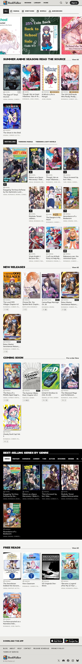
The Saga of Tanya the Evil (10, 96)
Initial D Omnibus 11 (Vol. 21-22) (50, 394)
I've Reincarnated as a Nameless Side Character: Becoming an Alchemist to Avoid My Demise (11, 623)
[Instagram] (73, 660)
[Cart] (66, 2)
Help (19, 648)
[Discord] (63, 660)
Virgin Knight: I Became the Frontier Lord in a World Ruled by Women (36, 257)
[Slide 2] (41, 35)
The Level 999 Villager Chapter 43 (11, 303)
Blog (5, 648)
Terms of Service (10, 652)
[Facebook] (68, 660)
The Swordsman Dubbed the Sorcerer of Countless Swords (11, 585)
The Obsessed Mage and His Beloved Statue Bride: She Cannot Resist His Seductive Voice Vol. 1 (69, 394)
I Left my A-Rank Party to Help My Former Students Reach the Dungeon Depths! (54, 257)
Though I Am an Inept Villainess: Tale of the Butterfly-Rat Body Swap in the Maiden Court (31, 95)
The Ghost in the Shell (12, 133)
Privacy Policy (57, 648)
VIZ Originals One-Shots (49, 585)
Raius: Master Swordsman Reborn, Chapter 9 (11, 345)
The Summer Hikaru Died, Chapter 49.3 (30, 394)
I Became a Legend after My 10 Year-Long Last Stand (68, 585)
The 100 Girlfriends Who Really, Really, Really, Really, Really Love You (69, 95)
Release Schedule (41, 648)
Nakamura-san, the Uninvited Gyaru (70, 257)
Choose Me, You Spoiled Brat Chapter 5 (31, 303)
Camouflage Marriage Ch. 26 (50, 303)
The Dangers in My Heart (53, 218)
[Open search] (61, 2)
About (12, 648)
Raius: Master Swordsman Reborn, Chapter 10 (69, 303)
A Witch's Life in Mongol (48, 95)
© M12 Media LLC (9, 661)
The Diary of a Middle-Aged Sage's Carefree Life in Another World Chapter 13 (11, 394)
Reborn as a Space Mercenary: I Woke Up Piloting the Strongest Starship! (36, 178)
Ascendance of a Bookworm (69, 217)
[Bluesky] (77, 660)
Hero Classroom (29, 584)
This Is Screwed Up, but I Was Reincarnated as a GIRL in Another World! (70, 178)
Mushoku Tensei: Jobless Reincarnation (35, 217)
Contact (27, 648)
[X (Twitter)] (58, 660)
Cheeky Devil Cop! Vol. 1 (11, 435)
